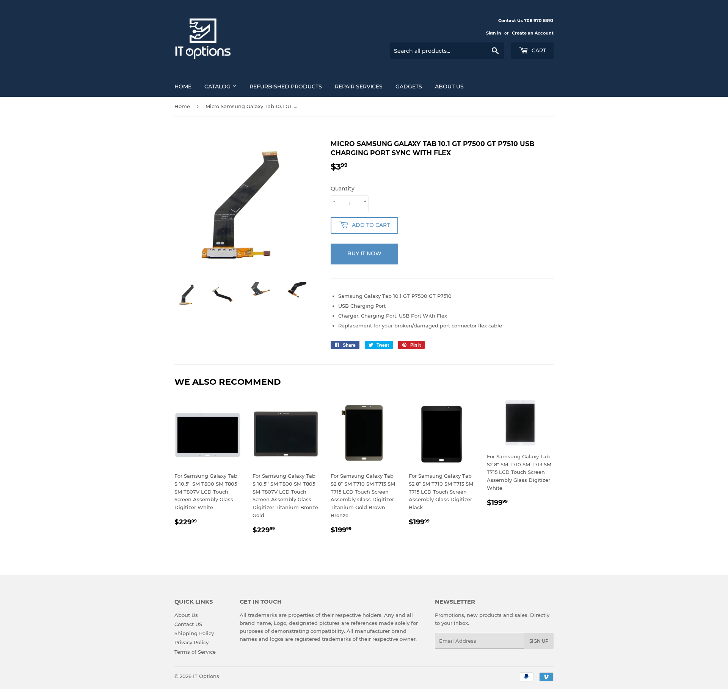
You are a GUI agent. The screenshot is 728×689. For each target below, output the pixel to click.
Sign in (493, 33)
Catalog (218, 86)
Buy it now (364, 253)
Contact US (188, 624)
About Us (449, 86)
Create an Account (533, 33)
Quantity (343, 188)
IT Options (206, 676)
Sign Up (539, 641)
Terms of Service (195, 652)
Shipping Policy (194, 633)
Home (182, 86)
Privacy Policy (191, 642)
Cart (538, 50)
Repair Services (359, 86)
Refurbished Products (285, 86)
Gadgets (408, 86)
